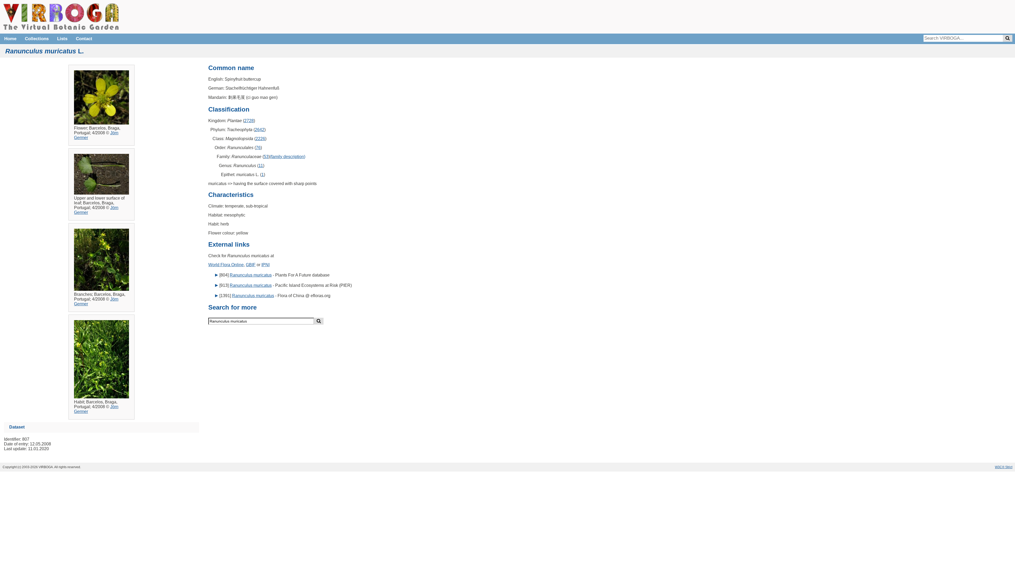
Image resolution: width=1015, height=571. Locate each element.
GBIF (251, 265)
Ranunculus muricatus (251, 275)
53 (266, 156)
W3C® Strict (1003, 467)
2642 (259, 129)
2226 (260, 138)
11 (261, 165)
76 (258, 147)
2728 (249, 120)
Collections (37, 38)
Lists (62, 38)
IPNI (265, 265)
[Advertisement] (933, 16)
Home (10, 38)
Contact (84, 38)
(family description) (287, 156)
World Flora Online (226, 265)
